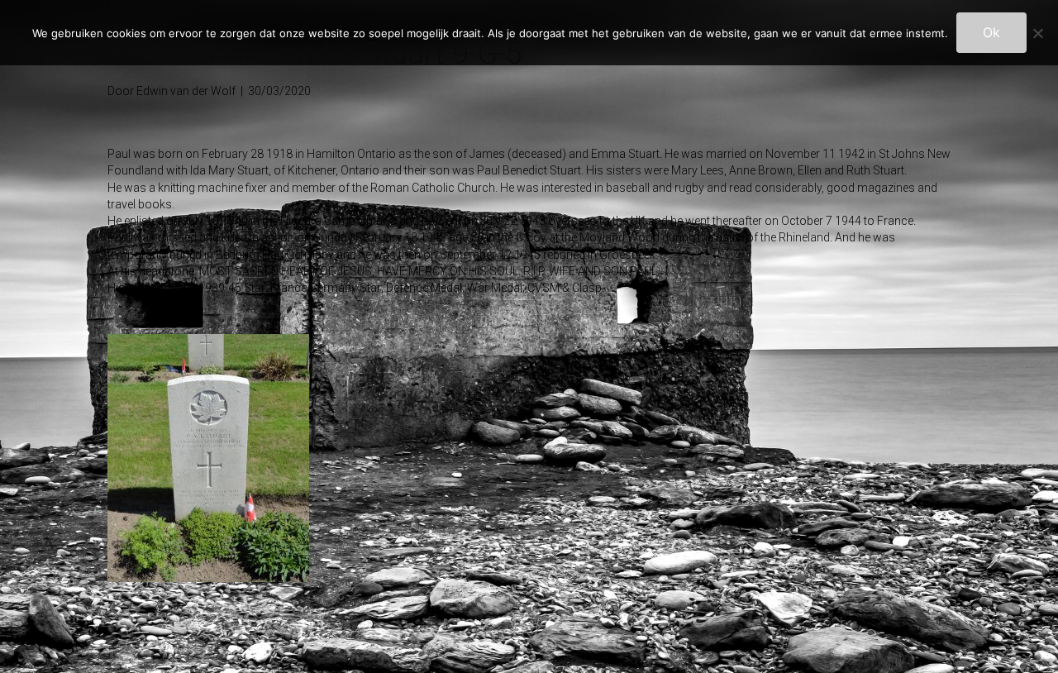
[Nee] (1037, 33)
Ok (991, 32)
